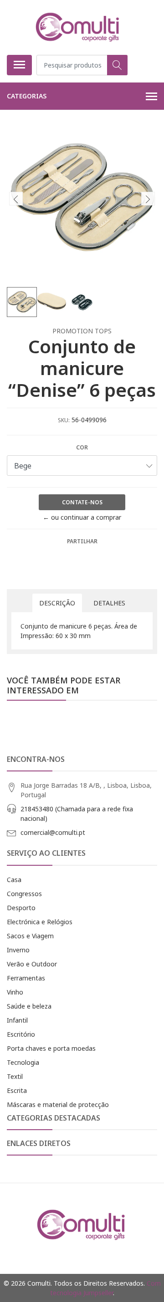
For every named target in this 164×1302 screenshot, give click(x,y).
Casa (14, 879)
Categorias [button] (26, 96)
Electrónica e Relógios (39, 921)
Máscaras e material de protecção (58, 1104)
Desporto (21, 907)
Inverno (18, 950)
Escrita (17, 1090)
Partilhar (82, 541)
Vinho (15, 992)
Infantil (17, 1020)
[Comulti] (78, 27)
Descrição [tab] (57, 603)
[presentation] (16, 198)
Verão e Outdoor (32, 964)
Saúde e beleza (29, 1006)
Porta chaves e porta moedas (51, 1048)
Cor (82, 447)
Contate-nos (82, 502)
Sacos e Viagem (30, 935)
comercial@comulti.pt (52, 832)
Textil (15, 1076)
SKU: (64, 420)
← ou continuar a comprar (82, 517)
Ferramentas (26, 978)
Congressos (24, 893)
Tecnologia (23, 1062)
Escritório (21, 1034)
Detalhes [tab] (109, 603)
